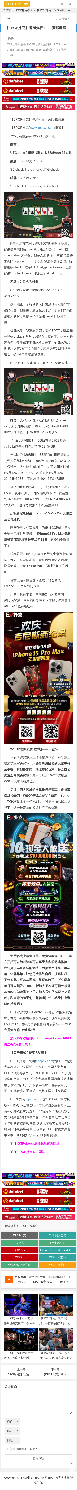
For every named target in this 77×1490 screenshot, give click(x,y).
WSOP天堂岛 (57, 1257)
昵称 (13, 1421)
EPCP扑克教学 (23, 10)
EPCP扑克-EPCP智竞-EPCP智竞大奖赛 (45, 1477)
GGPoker (19, 1250)
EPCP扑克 (19, 1235)
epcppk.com (44, 1061)
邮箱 (13, 1431)
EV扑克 (19, 1242)
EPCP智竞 (39, 1281)
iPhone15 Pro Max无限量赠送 (58, 1250)
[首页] (72, 1463)
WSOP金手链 (57, 1264)
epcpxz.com (34, 1099)
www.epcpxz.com (42, 127)
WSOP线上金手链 (19, 1264)
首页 (9, 10)
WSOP (19, 1257)
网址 (10, 1440)
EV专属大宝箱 (57, 1235)
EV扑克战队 (57, 1242)
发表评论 (64, 18)
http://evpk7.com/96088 (54, 1038)
